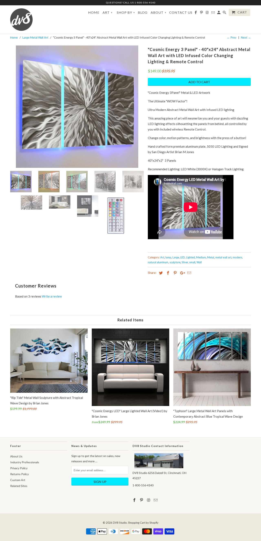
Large (176, 257)
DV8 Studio (120, 522)
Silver (185, 262)
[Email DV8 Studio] (213, 13)
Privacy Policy (19, 468)
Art (108, 12)
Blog (142, 12)
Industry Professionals (24, 462)
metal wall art (223, 257)
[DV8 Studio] (21, 19)
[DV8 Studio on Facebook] (196, 13)
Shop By (126, 12)
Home (93, 12)
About (158, 12)
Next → (246, 37)
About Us (16, 456)
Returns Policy (19, 474)
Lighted (190, 257)
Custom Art (17, 480)
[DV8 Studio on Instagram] (207, 13)
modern (237, 257)
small (192, 262)
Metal (210, 257)
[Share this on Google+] (181, 273)
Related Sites (18, 486)
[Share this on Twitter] (160, 273)
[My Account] (219, 13)
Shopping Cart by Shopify (143, 522)
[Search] (225, 13)
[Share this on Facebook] (167, 273)
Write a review (52, 296)
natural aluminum (158, 262)
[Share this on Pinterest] (174, 273)
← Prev (231, 37)
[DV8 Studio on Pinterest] (202, 13)
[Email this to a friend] (188, 273)
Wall (199, 262)
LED (182, 257)
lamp (168, 257)
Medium (201, 257)
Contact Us (180, 12)
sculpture (174, 262)
